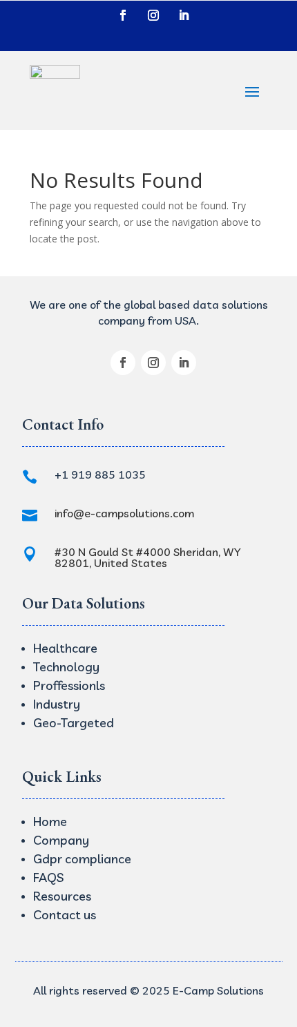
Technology (66, 667)
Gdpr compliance (82, 859)
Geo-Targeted (73, 723)
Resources (62, 896)
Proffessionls (69, 685)
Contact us (64, 915)
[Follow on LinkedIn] (183, 15)
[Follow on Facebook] (123, 15)
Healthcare (65, 648)
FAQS (48, 877)
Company (61, 840)
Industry (56, 704)
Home (50, 821)
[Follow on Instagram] (153, 15)
